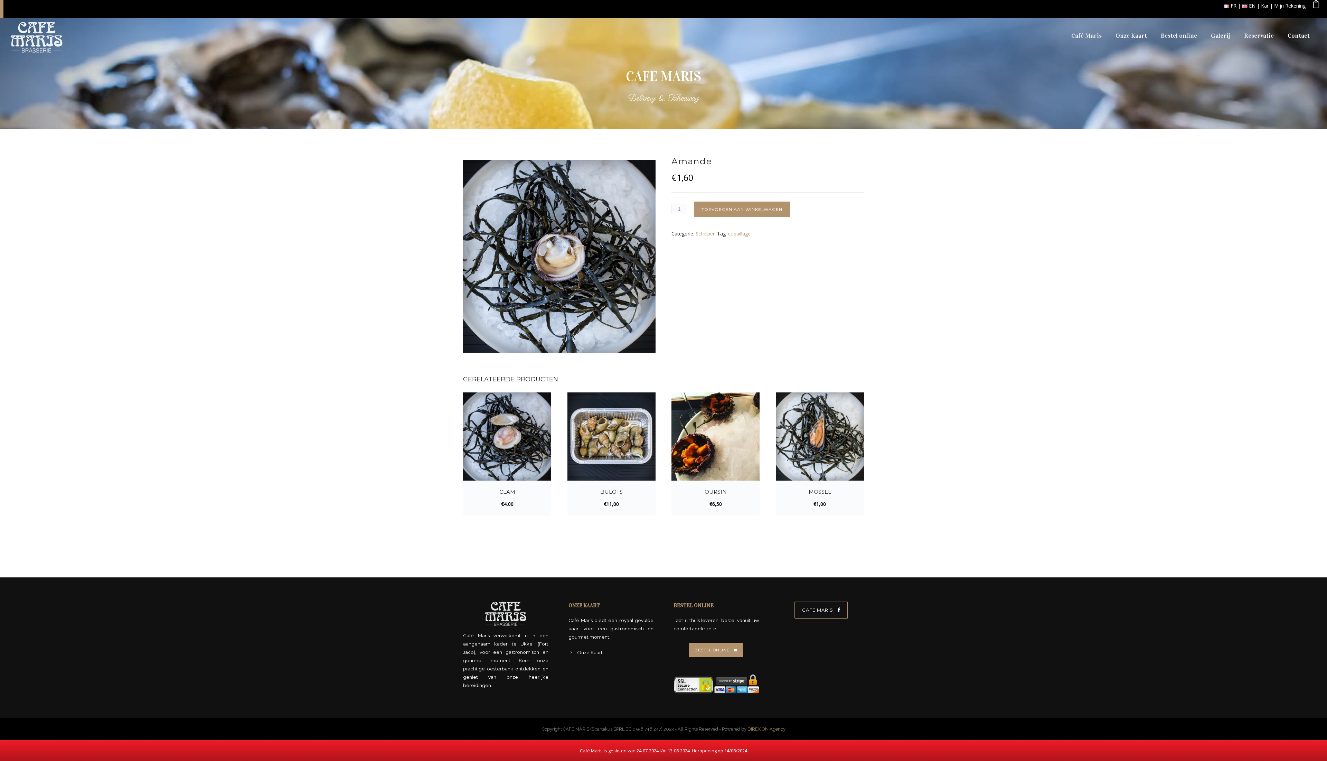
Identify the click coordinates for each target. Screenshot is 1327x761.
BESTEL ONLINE (712, 650)
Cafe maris (817, 610)
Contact (1299, 35)
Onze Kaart (1131, 35)
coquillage (739, 233)
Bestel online (1179, 35)
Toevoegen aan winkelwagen (742, 209)
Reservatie (1259, 35)
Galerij (1220, 35)
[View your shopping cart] (1316, 5)
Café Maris (1086, 35)
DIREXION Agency (766, 729)
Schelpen (706, 233)
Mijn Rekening (1290, 5)
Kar (1265, 5)
